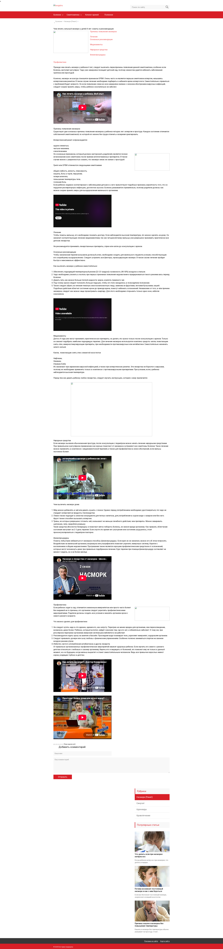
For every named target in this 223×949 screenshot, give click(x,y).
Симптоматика (73, 15)
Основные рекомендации (101, 39)
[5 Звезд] (62, 744)
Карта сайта (165, 941)
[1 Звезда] (54, 744)
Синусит (140, 803)
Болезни (57, 15)
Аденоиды (141, 809)
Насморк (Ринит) (144, 797)
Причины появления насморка (103, 31)
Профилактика (59, 62)
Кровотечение (143, 815)
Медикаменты (96, 44)
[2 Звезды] (56, 744)
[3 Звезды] (58, 744)
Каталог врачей (92, 15)
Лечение (94, 37)
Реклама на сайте (151, 941)
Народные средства (98, 50)
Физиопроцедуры (98, 55)
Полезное (108, 15)
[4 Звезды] (60, 744)
